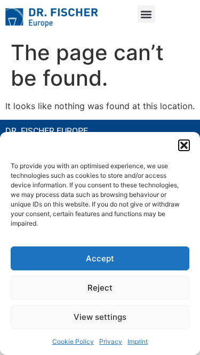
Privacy (110, 341)
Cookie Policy (73, 341)
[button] (184, 145)
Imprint (137, 341)
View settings (100, 317)
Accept (100, 258)
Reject (100, 288)
